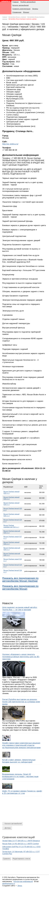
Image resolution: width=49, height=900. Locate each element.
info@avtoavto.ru (8, 883)
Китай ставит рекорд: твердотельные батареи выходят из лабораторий (18, 761)
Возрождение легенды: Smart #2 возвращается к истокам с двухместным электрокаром (20, 776)
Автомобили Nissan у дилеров (17, 17)
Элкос (19, 886)
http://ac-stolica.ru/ (10, 144)
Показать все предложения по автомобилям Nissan (20, 587)
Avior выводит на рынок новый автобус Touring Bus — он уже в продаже (19, 608)
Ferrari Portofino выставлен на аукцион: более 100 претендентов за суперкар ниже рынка (21, 701)
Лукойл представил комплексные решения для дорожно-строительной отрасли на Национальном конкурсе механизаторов (21, 745)
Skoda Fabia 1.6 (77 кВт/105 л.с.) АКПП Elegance (21, 841)
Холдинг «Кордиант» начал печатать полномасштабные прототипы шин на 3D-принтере (21, 656)
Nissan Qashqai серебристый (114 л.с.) (11, 526)
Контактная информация (23, 881)
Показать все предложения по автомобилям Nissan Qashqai (20, 579)
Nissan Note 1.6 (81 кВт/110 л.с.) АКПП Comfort (20, 844)
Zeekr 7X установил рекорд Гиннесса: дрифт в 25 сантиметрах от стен (22, 792)
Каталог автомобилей (13, 824)
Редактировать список (21, 859)
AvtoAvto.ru (5, 2)
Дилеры (8, 828)
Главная (4, 17)
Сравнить (6, 859)
